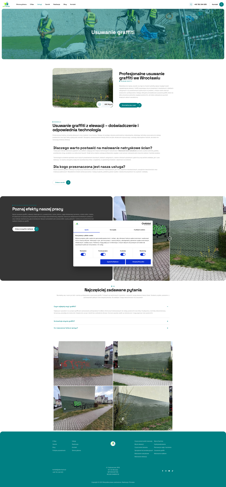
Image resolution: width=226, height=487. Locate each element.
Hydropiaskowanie (160, 444)
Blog (65, 4)
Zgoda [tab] (87, 230)
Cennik (47, 4)
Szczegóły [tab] (113, 230)
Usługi (39, 4)
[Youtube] (169, 471)
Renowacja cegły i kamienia (162, 447)
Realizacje (56, 4)
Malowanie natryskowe (142, 453)
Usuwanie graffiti (159, 450)
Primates (132, 482)
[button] (112, 306)
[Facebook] (162, 471)
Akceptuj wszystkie (138, 261)
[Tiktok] (172, 471)
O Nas (32, 4)
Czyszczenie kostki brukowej (143, 441)
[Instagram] (166, 471)
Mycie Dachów (158, 441)
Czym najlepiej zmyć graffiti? (65, 306)
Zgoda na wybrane (112, 261)
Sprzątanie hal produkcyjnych (144, 450)
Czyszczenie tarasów (141, 447)
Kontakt (73, 4)
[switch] (103, 254)
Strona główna (21, 4)
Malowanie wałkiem (160, 453)
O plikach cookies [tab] (139, 230)
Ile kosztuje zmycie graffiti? (64, 321)
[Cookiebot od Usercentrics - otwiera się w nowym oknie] (143, 224)
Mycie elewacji (139, 444)
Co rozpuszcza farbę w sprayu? (66, 328)
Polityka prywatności (59, 450)
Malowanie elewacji (141, 456)
